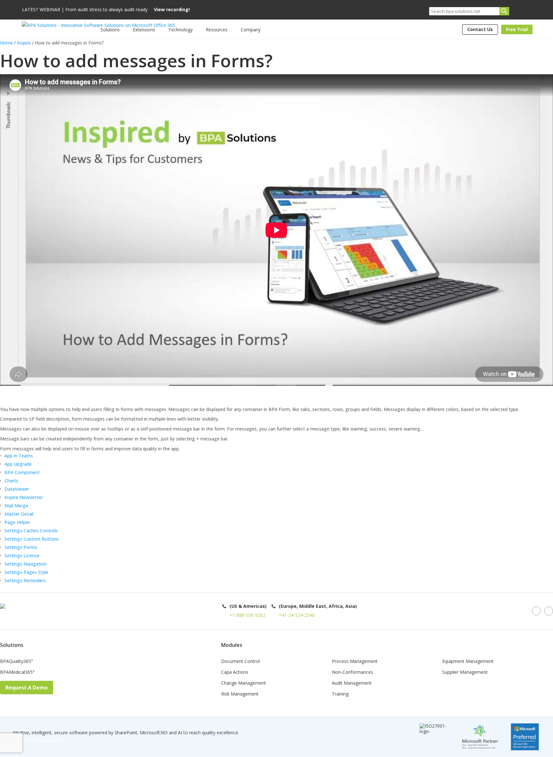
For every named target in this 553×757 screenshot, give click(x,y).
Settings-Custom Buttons (31, 539)
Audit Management (352, 683)
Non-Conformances (352, 672)
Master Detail (18, 514)
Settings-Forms (20, 547)
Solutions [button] (110, 30)
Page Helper (17, 522)
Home (6, 43)
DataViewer (16, 489)
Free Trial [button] (517, 29)
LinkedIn (536, 611)
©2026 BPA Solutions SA (38, 740)
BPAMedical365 (17, 672)
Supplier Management (465, 672)
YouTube (548, 611)
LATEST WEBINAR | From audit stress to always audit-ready (106, 9)
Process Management (355, 661)
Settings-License (21, 555)
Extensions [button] (144, 30)
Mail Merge (16, 506)
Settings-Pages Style (26, 572)
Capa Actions (234, 672)
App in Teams (18, 456)
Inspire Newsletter (23, 497)
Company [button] (250, 30)
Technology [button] (180, 30)
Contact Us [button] (480, 29)
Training (340, 694)
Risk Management (240, 694)
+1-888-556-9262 (247, 615)
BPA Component (22, 472)
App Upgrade (18, 464)
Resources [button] (217, 30)
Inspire (24, 43)
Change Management (243, 683)
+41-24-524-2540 (297, 615)
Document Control (240, 661)
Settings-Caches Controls (31, 530)
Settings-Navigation (25, 564)
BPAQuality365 (16, 661)
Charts (11, 481)
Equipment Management (467, 661)
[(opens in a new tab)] (1, 396)
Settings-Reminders (25, 580)
